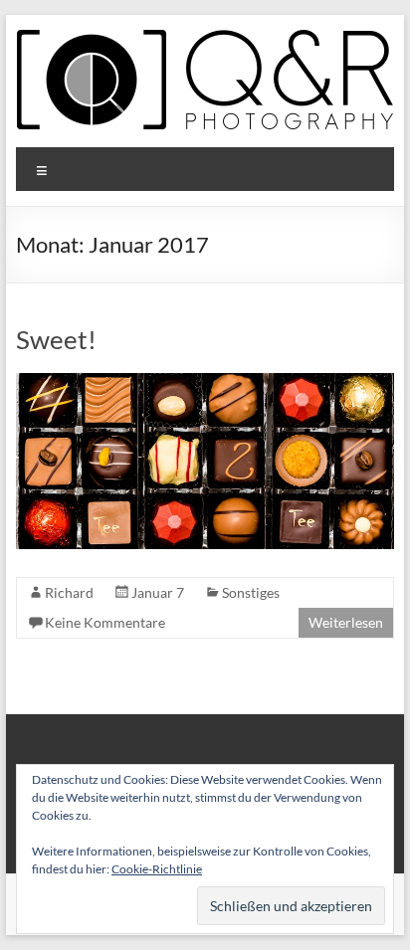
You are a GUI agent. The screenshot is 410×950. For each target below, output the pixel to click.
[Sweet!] (205, 382)
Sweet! (56, 339)
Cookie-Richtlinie (156, 868)
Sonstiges (251, 592)
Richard (69, 592)
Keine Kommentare (105, 622)
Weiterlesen (345, 622)
